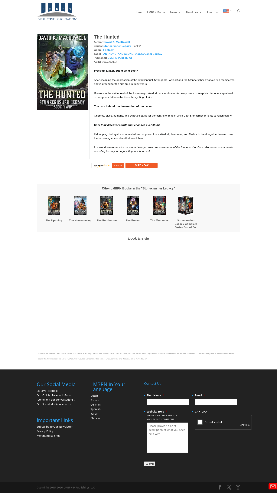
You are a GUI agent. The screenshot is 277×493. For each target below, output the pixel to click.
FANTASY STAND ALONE (117, 53)
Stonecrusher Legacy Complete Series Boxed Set (186, 224)
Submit (150, 463)
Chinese (95, 418)
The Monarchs (159, 220)
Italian (94, 413)
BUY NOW (141, 165)
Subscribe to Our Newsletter (55, 426)
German (95, 404)
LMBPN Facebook (48, 391)
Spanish (95, 409)
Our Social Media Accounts (54, 404)
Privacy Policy (45, 431)
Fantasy (108, 49)
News (173, 12)
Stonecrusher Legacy (117, 45)
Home (138, 12)
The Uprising (54, 220)
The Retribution (107, 220)
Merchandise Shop (48, 435)
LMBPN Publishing (120, 57)
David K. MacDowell (117, 41)
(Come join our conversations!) (56, 399)
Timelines (192, 12)
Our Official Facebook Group (54, 395)
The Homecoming (80, 220)
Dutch (94, 395)
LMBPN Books (156, 12)
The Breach (133, 220)
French (94, 400)
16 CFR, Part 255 (69, 359)
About (211, 12)
